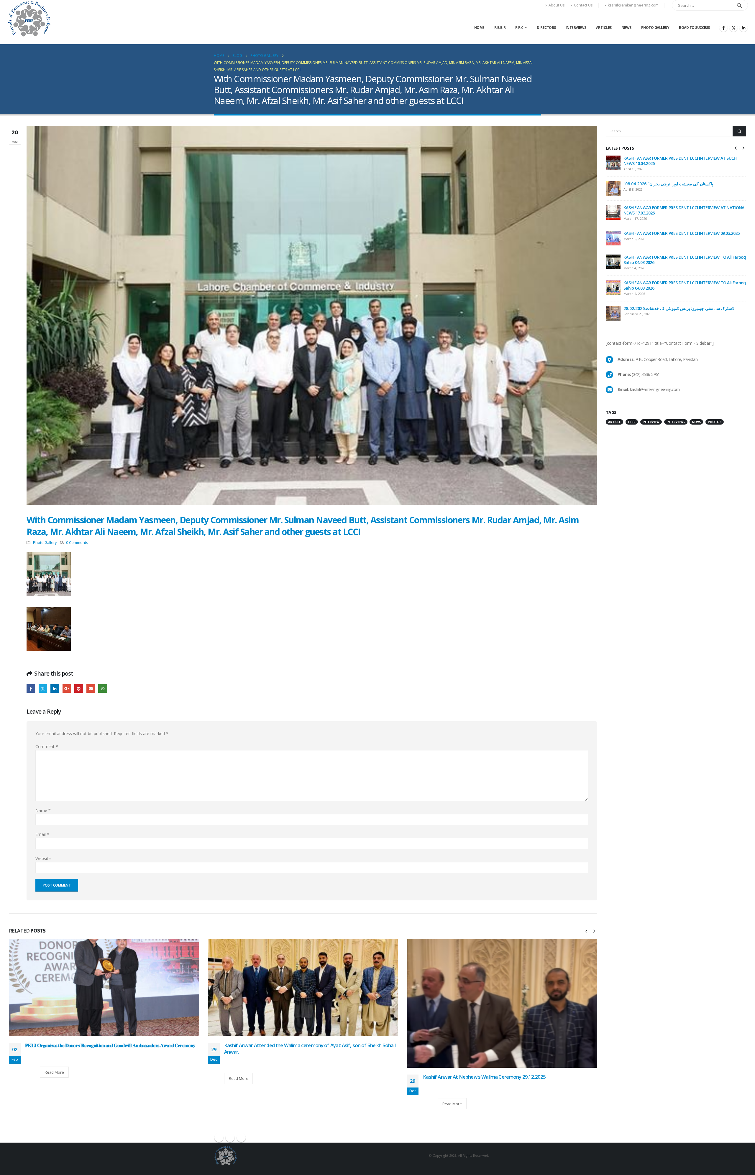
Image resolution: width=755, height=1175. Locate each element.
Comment (46, 746)
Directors (546, 27)
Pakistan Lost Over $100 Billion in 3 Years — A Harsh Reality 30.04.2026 (678, 234)
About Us (557, 5)
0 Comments (77, 542)
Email (90, 688)
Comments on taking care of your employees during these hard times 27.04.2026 (683, 259)
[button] (586, 931)
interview (651, 422)
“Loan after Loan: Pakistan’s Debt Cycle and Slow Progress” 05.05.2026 (678, 208)
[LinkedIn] (743, 28)
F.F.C (519, 27)
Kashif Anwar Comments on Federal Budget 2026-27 (672, 182)
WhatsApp (102, 688)
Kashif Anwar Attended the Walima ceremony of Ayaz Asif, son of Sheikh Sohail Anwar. (111, 1048)
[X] (733, 28)
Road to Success (694, 27)
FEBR (632, 422)
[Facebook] (723, 28)
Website (43, 858)
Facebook (31, 688)
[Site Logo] (29, 18)
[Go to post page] (104, 987)
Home (479, 27)
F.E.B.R (500, 27)
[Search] (739, 5)
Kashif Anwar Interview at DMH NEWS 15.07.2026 (668, 158)
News (626, 27)
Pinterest (78, 688)
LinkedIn (54, 688)
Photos (714, 422)
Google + (67, 688)
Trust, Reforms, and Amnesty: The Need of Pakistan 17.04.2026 (682, 283)
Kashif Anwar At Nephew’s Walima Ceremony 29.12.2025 (285, 1076)
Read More (40, 1078)
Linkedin (241, 1137)
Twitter (43, 688)
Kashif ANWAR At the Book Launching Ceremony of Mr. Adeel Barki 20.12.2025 (508, 1045)
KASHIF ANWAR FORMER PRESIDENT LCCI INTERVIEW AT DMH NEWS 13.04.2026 (679, 309)
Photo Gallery (655, 27)
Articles (604, 27)
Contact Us (583, 5)
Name (43, 810)
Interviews (576, 27)
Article (614, 422)
